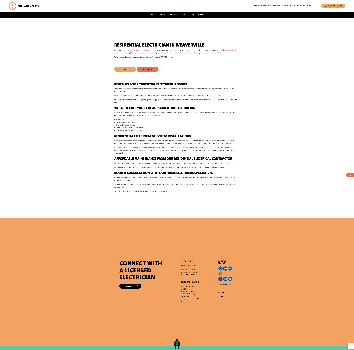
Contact (201, 15)
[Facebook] (218, 297)
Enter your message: (315, 179)
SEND (335, 192)
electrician (232, 50)
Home (152, 15)
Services (172, 15)
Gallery (183, 15)
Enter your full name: (315, 160)
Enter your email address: (316, 173)
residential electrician (141, 50)
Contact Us (130, 286)
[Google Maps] (222, 297)
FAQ (192, 15)
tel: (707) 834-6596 (333, 6)
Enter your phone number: (316, 166)
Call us (125, 69)
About (161, 15)
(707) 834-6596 (190, 269)
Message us (147, 69)
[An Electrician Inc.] (12, 6)
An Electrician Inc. (28, 5)
